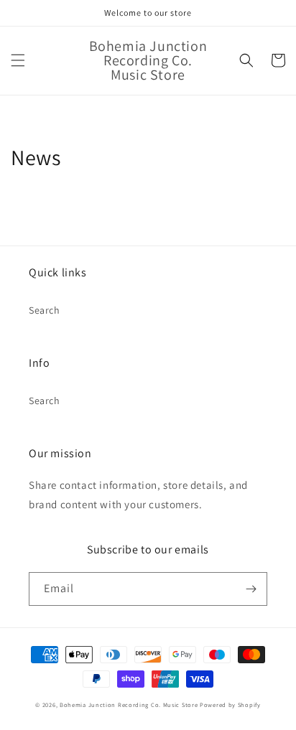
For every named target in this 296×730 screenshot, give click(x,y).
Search (44, 310)
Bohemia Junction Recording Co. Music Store (129, 704)
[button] (18, 60)
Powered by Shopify (230, 704)
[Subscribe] (251, 589)
